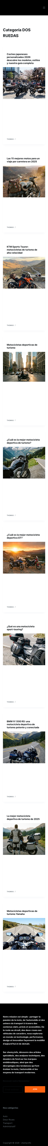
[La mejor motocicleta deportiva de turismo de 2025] (24, 839)
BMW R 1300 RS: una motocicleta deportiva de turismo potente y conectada (23, 724)
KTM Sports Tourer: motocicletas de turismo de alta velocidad (22, 249)
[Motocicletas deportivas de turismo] (24, 368)
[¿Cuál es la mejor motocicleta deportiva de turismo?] (24, 463)
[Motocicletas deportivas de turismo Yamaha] (24, 934)
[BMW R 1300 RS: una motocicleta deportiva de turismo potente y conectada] (24, 747)
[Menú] (44, 8)
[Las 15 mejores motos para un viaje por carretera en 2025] (24, 181)
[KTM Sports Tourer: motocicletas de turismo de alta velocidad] (24, 273)
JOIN (35, 1089)
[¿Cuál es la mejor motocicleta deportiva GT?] (24, 558)
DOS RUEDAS (12, 49)
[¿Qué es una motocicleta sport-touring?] (24, 649)
